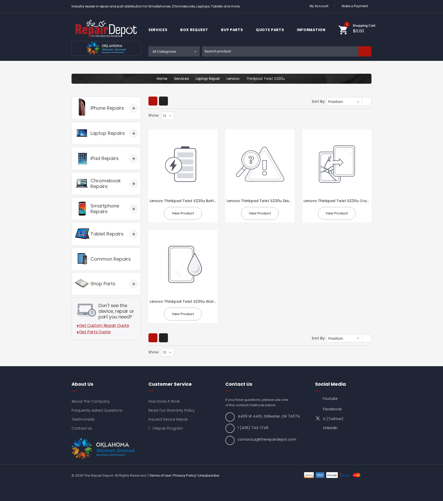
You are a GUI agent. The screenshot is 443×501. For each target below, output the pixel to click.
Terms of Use (160, 475)
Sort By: (318, 101)
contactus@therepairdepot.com (267, 439)
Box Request (194, 29)
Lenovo (233, 78)
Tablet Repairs (107, 234)
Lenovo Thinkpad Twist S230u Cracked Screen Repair (353, 200)
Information (311, 29)
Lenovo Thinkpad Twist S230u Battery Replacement (198, 200)
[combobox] (286, 51)
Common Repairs (110, 259)
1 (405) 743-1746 (253, 427)
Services (158, 29)
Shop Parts (102, 283)
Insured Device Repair (168, 419)
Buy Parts (232, 29)
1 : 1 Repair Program (165, 428)
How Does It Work (164, 401)
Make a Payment (355, 6)
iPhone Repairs (107, 108)
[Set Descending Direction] (367, 102)
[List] (163, 101)
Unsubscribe (208, 475)
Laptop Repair (208, 78)
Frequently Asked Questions (97, 410)
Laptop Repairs (107, 133)
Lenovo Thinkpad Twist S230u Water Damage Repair (199, 301)
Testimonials (83, 419)
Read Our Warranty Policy (171, 410)
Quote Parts (270, 29)
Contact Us (82, 428)
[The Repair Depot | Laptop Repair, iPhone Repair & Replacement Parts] (106, 28)
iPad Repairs (104, 158)
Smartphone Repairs (104, 209)
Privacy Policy (184, 475)
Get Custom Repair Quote (104, 325)
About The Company (91, 401)
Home (162, 78)
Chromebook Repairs (105, 183)
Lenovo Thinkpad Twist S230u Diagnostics (266, 200)
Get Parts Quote (95, 332)
